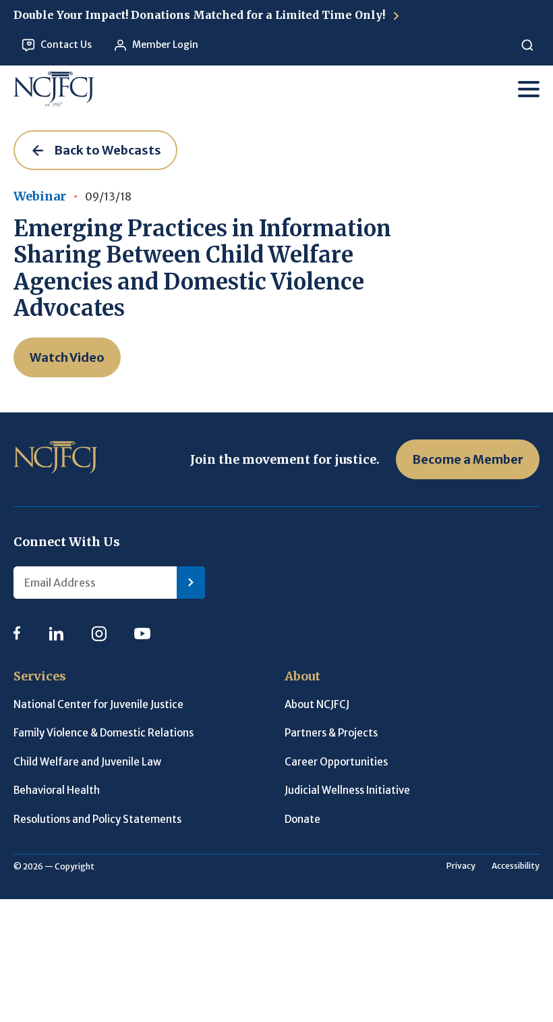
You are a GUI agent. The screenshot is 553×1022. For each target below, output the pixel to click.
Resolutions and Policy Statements (97, 819)
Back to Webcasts (107, 150)
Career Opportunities (336, 761)
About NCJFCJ (317, 704)
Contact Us (66, 44)
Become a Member (467, 459)
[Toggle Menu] (529, 89)
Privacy (460, 866)
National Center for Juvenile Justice (98, 704)
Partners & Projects (331, 732)
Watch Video (67, 357)
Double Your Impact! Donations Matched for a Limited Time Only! (200, 15)
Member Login (165, 44)
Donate (302, 819)
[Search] (527, 44)
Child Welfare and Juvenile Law (87, 761)
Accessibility (516, 866)
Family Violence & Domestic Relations (103, 732)
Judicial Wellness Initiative (347, 790)
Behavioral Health (56, 790)
